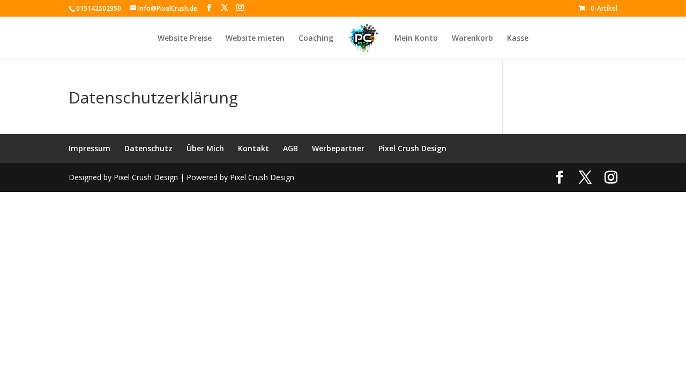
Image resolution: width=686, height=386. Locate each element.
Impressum (89, 148)
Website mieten (255, 38)
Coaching (316, 38)
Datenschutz (148, 148)
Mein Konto (416, 38)
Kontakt (253, 148)
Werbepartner (338, 148)
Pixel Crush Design (412, 148)
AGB (290, 148)
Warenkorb (472, 38)
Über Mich (205, 148)
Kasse (517, 38)
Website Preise (185, 38)
